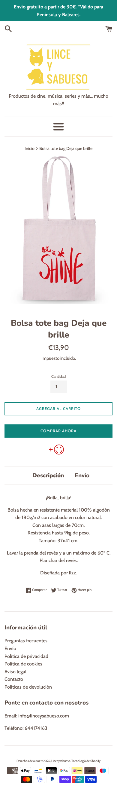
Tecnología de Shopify (85, 761)
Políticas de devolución (28, 687)
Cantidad (58, 376)
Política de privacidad (26, 656)
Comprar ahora (58, 430)
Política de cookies (23, 664)
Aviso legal (15, 671)
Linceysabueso (60, 761)
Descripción (48, 475)
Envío (82, 475)
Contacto (13, 679)
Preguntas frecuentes (25, 641)
